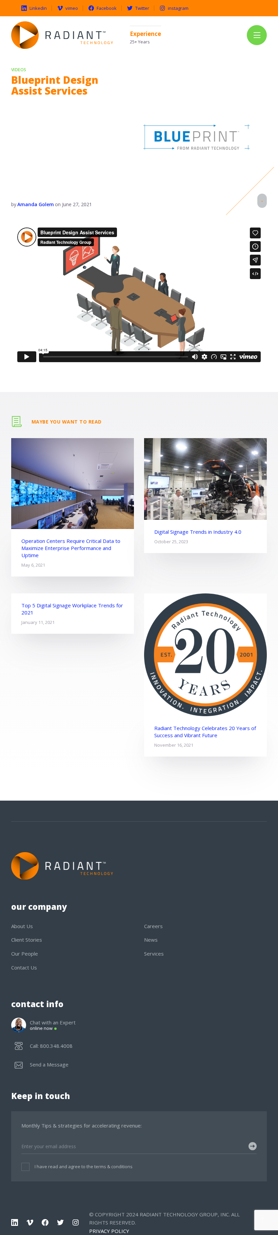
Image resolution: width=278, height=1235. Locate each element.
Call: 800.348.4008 (51, 1046)
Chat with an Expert (53, 1025)
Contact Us (24, 967)
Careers (153, 926)
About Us (22, 926)
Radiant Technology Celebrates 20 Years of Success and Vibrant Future (205, 732)
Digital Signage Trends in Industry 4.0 (197, 531)
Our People (24, 953)
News (151, 939)
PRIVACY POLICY (109, 1231)
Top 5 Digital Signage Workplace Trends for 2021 (72, 609)
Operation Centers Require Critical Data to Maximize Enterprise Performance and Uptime (70, 547)
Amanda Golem (35, 204)
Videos (18, 70)
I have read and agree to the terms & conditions (84, 1166)
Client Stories (26, 939)
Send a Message (49, 1064)
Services (154, 953)
